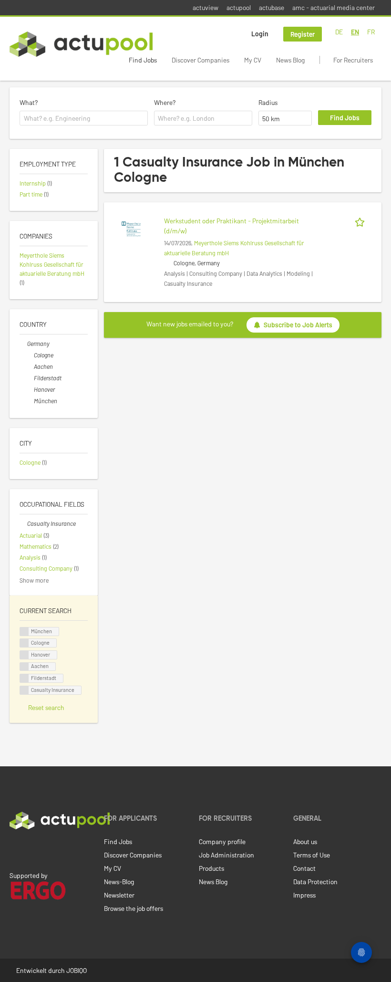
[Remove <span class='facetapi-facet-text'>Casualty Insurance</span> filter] (24, 690)
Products (211, 868)
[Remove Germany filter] (23, 343)
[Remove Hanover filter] (30, 389)
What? (29, 102)
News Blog (290, 60)
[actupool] (81, 44)
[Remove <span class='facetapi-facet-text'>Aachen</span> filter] (24, 667)
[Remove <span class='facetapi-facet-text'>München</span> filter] (24, 631)
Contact (304, 868)
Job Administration (226, 855)
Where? (164, 102)
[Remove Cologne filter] (30, 355)
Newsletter (119, 895)
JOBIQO (76, 970)
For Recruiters (353, 60)
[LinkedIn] (15, 849)
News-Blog (119, 882)
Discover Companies (200, 60)
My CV (252, 60)
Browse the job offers (133, 908)
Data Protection (315, 882)
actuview (205, 7)
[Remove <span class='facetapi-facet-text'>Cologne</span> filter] (24, 643)
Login (259, 34)
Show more (34, 580)
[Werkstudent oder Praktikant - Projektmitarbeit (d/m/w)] (131, 228)
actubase (271, 7)
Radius (268, 102)
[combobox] (84, 118)
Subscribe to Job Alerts (298, 325)
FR (371, 32)
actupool (238, 7)
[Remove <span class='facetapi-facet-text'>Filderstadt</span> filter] (24, 678)
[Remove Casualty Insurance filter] (23, 523)
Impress (304, 895)
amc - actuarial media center (333, 7)
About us (305, 841)
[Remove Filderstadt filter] (30, 378)
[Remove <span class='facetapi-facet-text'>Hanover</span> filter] (24, 655)
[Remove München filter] (30, 401)
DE (339, 32)
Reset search (46, 707)
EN (355, 32)
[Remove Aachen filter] (30, 366)
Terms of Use (311, 855)
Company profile (222, 841)
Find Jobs (143, 60)
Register (302, 34)
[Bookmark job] (361, 221)
